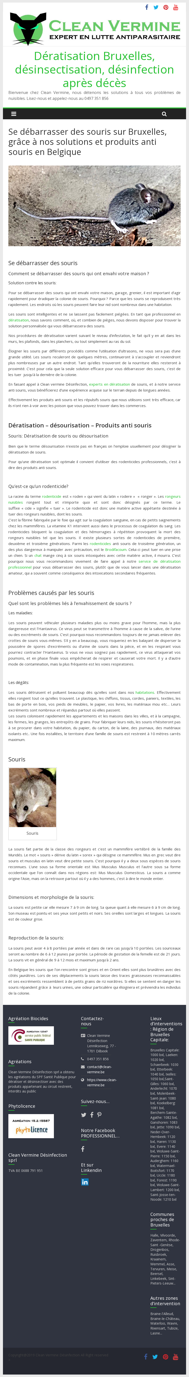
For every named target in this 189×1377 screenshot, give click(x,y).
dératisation (18, 320)
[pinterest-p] (99, 1115)
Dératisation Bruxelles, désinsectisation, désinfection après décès (94, 69)
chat (38, 555)
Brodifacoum (115, 549)
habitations (145, 692)
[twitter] (85, 1115)
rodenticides (100, 543)
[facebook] (93, 1115)
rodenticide (51, 496)
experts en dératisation (109, 384)
